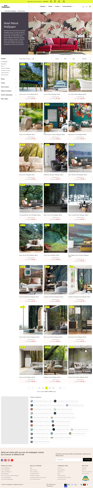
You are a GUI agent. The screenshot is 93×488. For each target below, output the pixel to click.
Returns (84, 469)
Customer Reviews (35, 475)
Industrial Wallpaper (6, 471)
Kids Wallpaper (5, 473)
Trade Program (61, 475)
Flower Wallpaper (5, 468)
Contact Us (60, 471)
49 (53, 388)
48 (50, 388)
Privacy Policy (85, 473)
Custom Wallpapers (6, 477)
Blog (59, 473)
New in (3, 66)
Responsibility (61, 469)
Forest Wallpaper (5, 469)
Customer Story (62, 479)
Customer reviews (5, 70)
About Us (60, 468)
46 (43, 388)
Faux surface (5, 87)
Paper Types (33, 469)
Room (3, 79)
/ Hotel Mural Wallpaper (10, 11)
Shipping (84, 468)
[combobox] (22, 6)
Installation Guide (34, 473)
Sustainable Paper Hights (64, 477)
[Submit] (29, 6)
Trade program (5, 72)
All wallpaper (4, 61)
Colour (3, 83)
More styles (4, 99)
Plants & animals (6, 91)
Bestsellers (4, 63)
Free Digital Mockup (35, 479)
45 (39, 388)
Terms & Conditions (87, 471)
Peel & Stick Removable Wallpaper (10, 475)
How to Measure (34, 471)
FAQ (31, 468)
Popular (3, 58)
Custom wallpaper (5, 68)
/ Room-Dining (21, 11)
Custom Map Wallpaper (7, 479)
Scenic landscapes (7, 95)
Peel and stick (4, 74)
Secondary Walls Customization (38, 477)
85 (60, 388)
